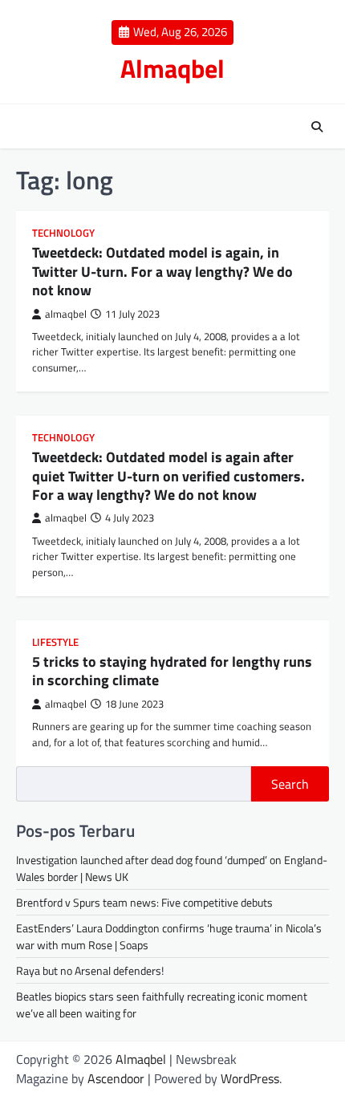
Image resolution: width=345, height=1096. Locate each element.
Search (290, 784)
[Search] (317, 127)
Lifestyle (55, 642)
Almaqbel (172, 68)
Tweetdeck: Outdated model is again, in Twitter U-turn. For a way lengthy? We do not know (162, 271)
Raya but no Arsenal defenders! (90, 970)
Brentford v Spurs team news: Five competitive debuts (144, 902)
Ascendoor (115, 1078)
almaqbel (66, 314)
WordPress (250, 1078)
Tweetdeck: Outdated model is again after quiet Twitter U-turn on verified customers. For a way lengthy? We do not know (168, 475)
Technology (63, 233)
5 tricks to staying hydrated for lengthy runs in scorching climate (172, 671)
